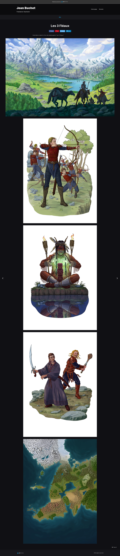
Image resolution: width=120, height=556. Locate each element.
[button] (114, 547)
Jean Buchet (26, 8)
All (60, 17)
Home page (94, 9)
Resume (101, 9)
